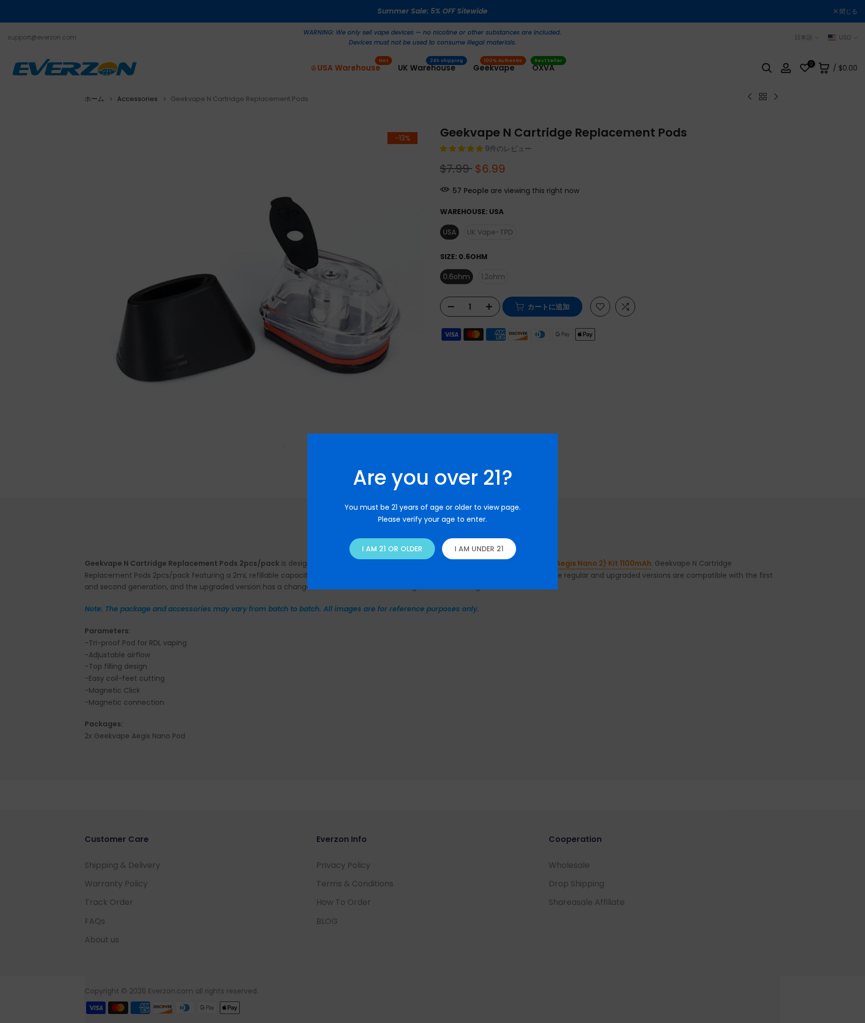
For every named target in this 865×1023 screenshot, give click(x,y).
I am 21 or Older (392, 549)
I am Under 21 (479, 549)
